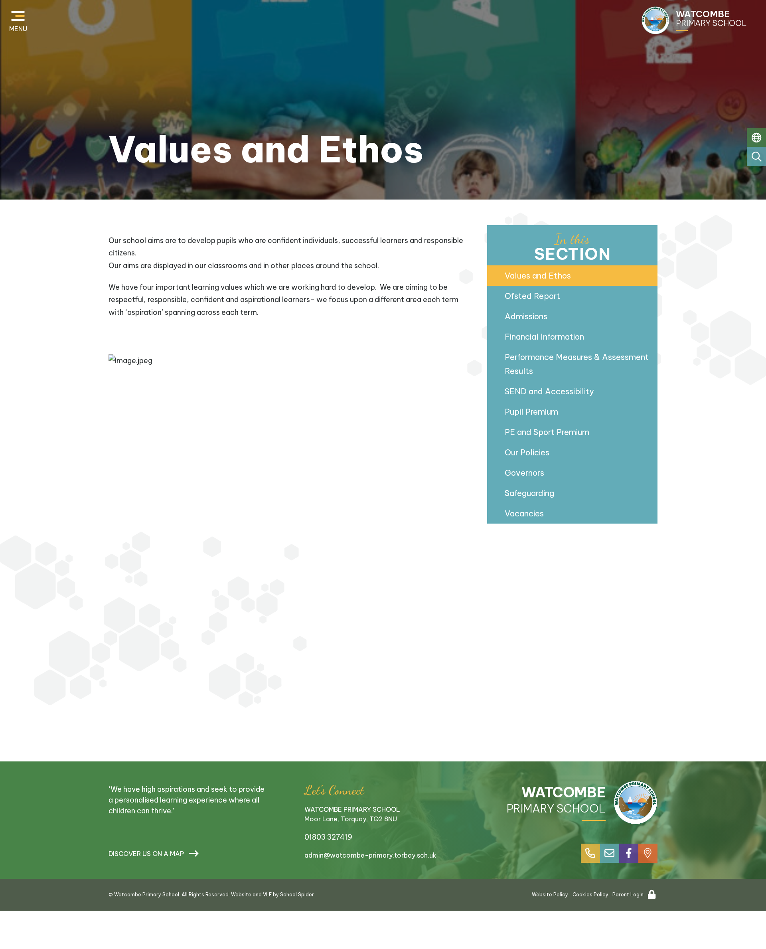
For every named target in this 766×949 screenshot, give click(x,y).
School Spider (297, 895)
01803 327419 (328, 837)
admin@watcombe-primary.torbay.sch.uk (370, 855)
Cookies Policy (590, 895)
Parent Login (628, 895)
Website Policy (550, 895)
